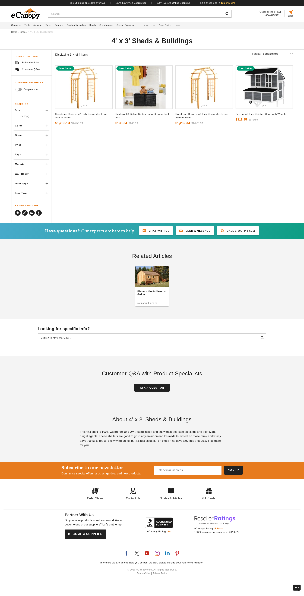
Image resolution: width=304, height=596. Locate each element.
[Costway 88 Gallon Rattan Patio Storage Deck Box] (144, 87)
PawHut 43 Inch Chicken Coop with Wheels (261, 114)
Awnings (37, 25)
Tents (27, 25)
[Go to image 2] (83, 105)
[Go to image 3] (86, 105)
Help (177, 25)
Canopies (16, 25)
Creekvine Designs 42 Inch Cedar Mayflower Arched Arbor (81, 116)
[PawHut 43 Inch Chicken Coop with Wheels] (264, 87)
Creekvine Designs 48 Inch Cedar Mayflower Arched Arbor (201, 116)
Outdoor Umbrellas (76, 25)
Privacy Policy (160, 573)
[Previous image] (59, 87)
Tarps (48, 25)
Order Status (165, 25)
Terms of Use (143, 573)
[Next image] (108, 87)
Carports (59, 25)
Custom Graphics (125, 25)
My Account (149, 25)
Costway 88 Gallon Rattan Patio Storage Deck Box (142, 116)
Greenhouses (106, 25)
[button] (195, 230)
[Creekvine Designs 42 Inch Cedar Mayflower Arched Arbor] (83, 87)
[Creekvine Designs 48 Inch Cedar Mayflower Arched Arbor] (204, 87)
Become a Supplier (85, 533)
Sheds (92, 25)
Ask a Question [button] (152, 387)
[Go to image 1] (81, 105)
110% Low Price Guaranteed (131, 3)
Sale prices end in (217, 3)
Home (14, 32)
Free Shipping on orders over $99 (87, 3)
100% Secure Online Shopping (173, 3)
